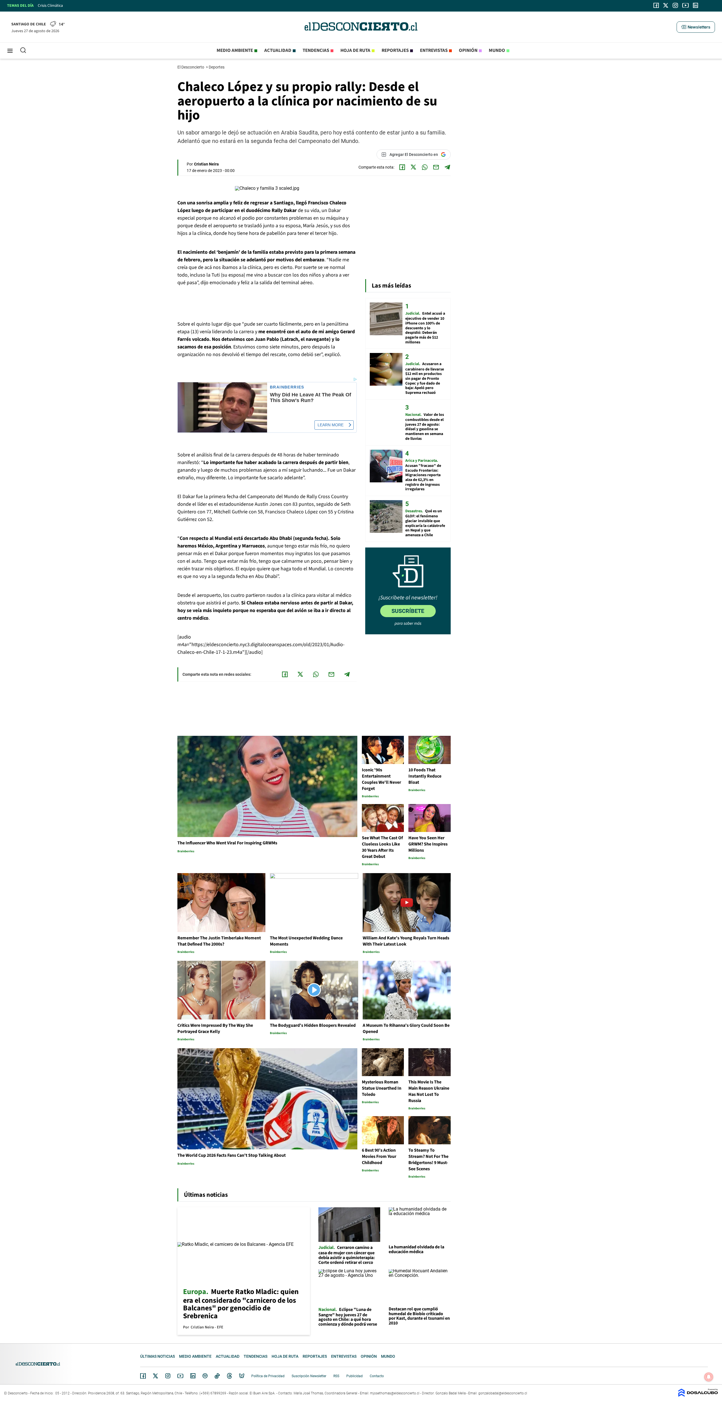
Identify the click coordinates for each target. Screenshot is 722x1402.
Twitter (156, 1376)
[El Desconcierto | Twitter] (666, 5)
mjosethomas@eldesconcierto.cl (394, 1393)
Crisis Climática (50, 5)
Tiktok (217, 1375)
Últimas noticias (157, 1356)
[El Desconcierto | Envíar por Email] (436, 167)
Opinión (468, 50)
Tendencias (316, 50)
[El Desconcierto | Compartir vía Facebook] (402, 167)
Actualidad (277, 50)
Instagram (167, 1375)
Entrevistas (434, 50)
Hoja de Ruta (355, 50)
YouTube (180, 1376)
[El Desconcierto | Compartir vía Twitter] (413, 167)
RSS (336, 1376)
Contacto (377, 1376)
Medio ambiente (235, 50)
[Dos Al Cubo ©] (698, 1395)
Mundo (497, 50)
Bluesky (241, 1375)
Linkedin (192, 1375)
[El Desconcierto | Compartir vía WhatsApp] (424, 167)
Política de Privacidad (268, 1376)
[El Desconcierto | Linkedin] (695, 5)
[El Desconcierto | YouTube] (685, 5)
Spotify (205, 1375)
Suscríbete (407, 611)
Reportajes (395, 50)
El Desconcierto (191, 67)
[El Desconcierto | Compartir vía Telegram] (447, 167)
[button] (696, 27)
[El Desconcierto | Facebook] (656, 5)
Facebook (143, 1375)
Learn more (331, 425)
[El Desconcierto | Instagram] (675, 5)
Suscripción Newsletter (309, 1376)
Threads (229, 1376)
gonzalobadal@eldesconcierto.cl (502, 1393)
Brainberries (287, 387)
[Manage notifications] (708, 1376)
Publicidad (354, 1376)
